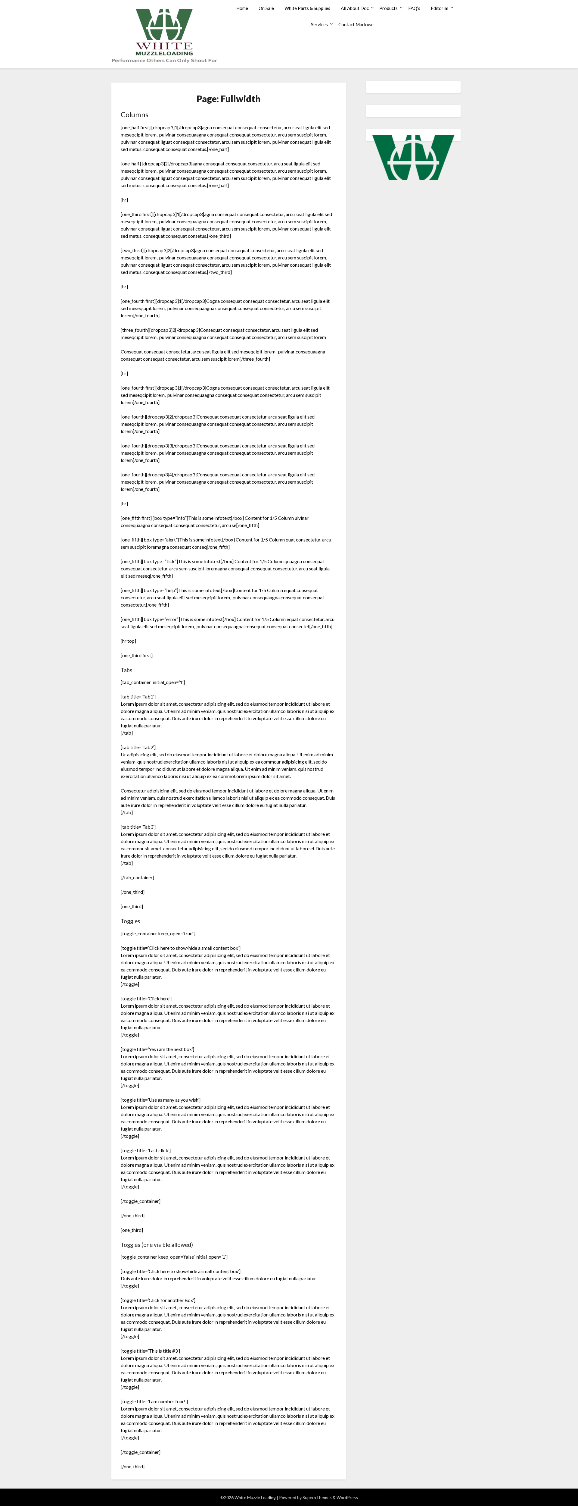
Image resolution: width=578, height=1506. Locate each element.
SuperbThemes (317, 1497)
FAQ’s (414, 8)
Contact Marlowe (356, 24)
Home (242, 8)
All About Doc (355, 8)
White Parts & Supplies (307, 8)
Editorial (439, 8)
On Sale (266, 8)
